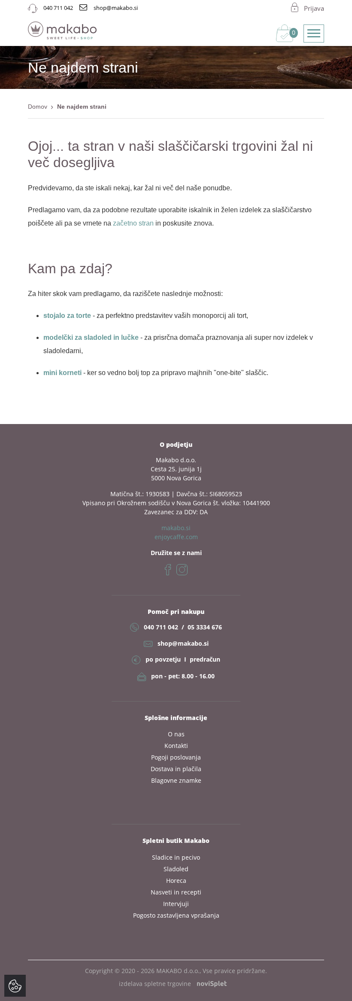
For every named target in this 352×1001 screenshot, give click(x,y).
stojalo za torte (67, 315)
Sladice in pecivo (176, 857)
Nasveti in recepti (176, 892)
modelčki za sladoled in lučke (91, 337)
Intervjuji (176, 904)
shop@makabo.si (183, 643)
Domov (37, 106)
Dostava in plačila (176, 769)
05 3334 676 (205, 627)
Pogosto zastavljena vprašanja (176, 915)
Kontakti (176, 746)
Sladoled (176, 869)
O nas (176, 734)
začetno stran (133, 223)
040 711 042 (161, 627)
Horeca (176, 880)
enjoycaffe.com (176, 537)
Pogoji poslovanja (176, 757)
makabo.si (176, 528)
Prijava (314, 8)
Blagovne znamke (176, 780)
